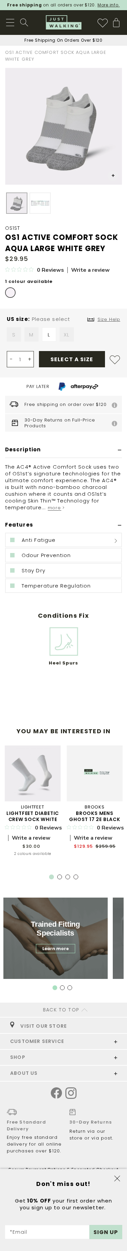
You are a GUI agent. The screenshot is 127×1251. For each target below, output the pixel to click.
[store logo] (63, 22)
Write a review (90, 270)
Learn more (55, 948)
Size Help (109, 319)
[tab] (63, 450)
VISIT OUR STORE (42, 1026)
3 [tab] (69, 878)
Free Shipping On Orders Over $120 (63, 40)
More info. (109, 5)
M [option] (31, 334)
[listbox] (63, 336)
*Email (18, 1232)
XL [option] (66, 334)
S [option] (14, 334)
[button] (113, 175)
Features (19, 524)
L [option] (49, 334)
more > (56, 508)
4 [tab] (77, 878)
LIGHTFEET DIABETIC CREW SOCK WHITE (32, 816)
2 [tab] (61, 878)
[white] (10, 292)
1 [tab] (51, 877)
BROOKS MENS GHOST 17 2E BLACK (94, 816)
